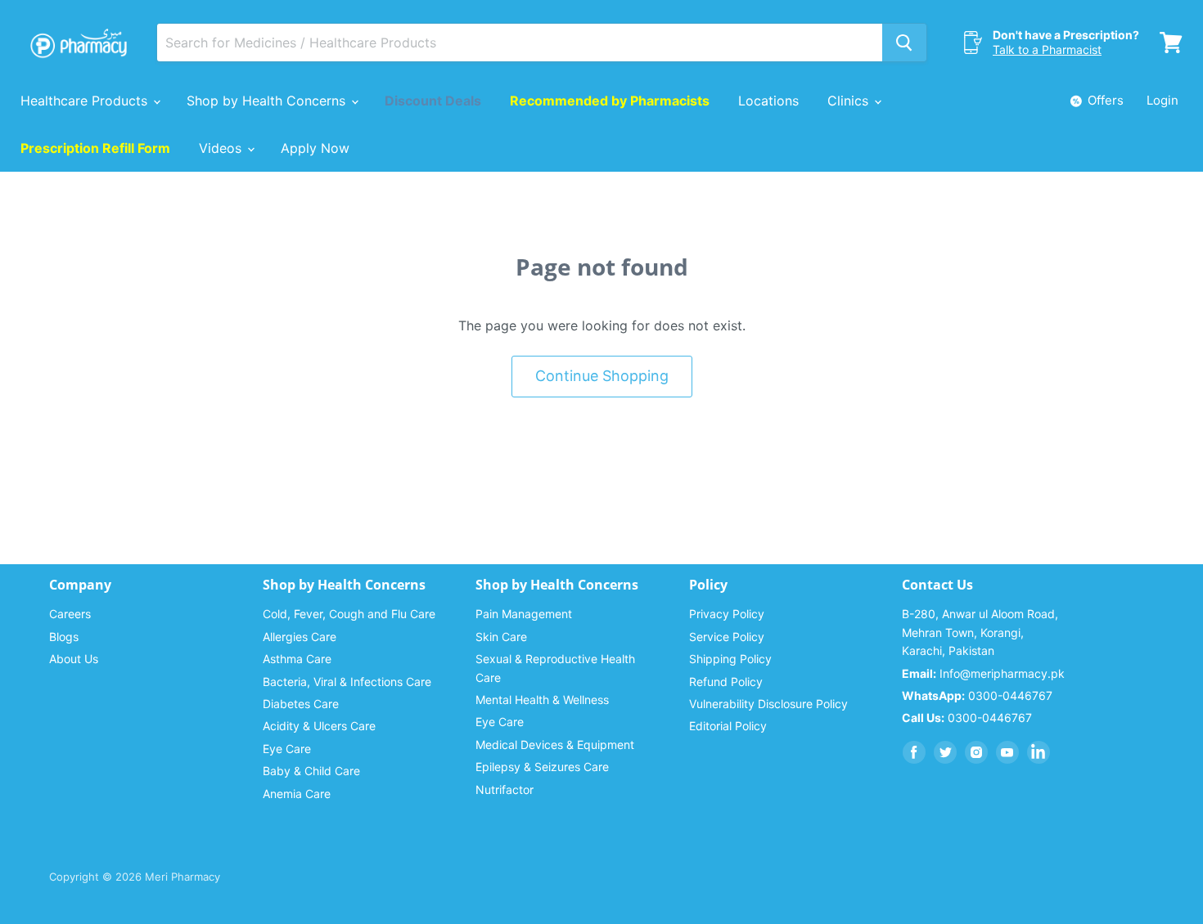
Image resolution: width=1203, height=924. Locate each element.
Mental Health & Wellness (542, 699)
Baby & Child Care (311, 771)
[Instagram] (976, 752)
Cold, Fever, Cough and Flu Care (349, 614)
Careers (70, 614)
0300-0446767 (977, 695)
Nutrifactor (504, 789)
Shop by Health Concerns (268, 100)
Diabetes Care (301, 704)
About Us (73, 659)
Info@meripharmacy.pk (983, 673)
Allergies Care (299, 637)
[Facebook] (914, 752)
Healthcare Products (85, 100)
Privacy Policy (726, 614)
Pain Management (523, 614)
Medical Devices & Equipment (554, 744)
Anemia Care (297, 794)
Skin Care (501, 637)
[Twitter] (945, 752)
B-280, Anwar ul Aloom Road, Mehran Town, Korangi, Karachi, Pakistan (980, 632)
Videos (222, 148)
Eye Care (287, 749)
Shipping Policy (730, 659)
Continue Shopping (602, 375)
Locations (768, 100)
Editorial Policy (728, 726)
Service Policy (726, 637)
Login (1162, 100)
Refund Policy (726, 682)
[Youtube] (1007, 752)
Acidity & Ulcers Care (319, 726)
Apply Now (315, 148)
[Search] (904, 42)
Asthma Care (297, 659)
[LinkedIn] (1038, 752)
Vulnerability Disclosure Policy (768, 704)
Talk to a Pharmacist (1047, 49)
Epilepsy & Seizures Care (542, 767)
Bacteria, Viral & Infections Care (347, 682)
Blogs (64, 637)
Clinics (849, 100)
